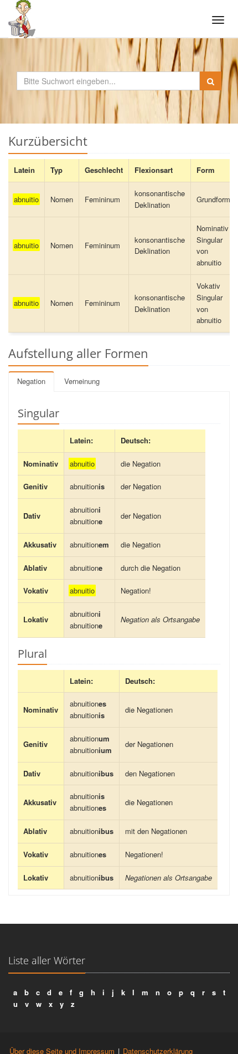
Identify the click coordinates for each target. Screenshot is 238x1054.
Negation (31, 381)
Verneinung (82, 381)
